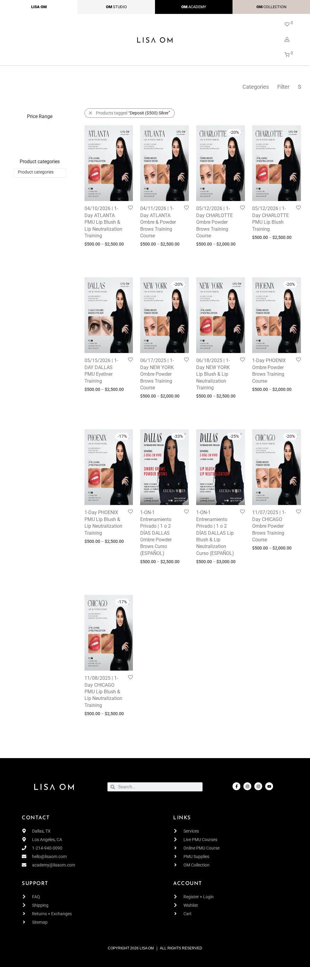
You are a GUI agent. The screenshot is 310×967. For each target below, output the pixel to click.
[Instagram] (247, 786)
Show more (95, 261)
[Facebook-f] (236, 786)
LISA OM (39, 7)
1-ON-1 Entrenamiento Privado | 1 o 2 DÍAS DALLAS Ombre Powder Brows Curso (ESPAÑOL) (156, 533)
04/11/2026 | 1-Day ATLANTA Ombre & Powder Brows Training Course (158, 222)
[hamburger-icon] (13, 39)
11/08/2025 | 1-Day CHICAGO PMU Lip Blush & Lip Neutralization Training (103, 691)
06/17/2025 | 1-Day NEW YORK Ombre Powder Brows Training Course (157, 374)
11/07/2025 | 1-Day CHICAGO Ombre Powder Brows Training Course (269, 526)
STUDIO (120, 7)
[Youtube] (269, 786)
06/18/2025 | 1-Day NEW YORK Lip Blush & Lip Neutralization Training (213, 374)
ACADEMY (197, 7)
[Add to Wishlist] (130, 207)
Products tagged (133, 113)
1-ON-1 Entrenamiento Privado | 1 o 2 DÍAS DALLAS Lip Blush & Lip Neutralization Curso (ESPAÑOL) (215, 533)
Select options (94, 252)
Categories (255, 87)
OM (109, 7)
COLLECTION (274, 7)
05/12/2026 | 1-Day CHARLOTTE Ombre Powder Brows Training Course (214, 222)
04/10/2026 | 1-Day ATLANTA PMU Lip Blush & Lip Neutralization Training (103, 222)
